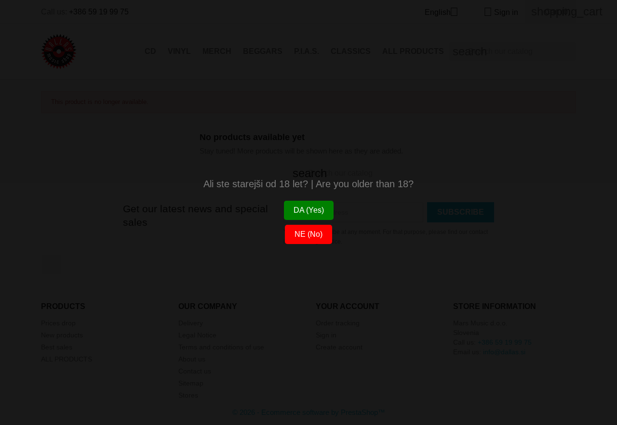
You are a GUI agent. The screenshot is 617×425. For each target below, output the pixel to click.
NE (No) (308, 234)
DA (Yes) (309, 210)
